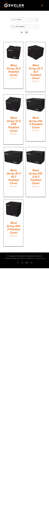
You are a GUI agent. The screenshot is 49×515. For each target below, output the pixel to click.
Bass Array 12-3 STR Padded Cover (13, 124)
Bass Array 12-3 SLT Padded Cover (36, 72)
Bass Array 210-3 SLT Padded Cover (36, 177)
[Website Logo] (14, 3)
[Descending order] (36, 19)
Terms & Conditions (27, 258)
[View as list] (26, 32)
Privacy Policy (40, 258)
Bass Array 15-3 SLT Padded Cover (13, 177)
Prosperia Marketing (11, 258)
